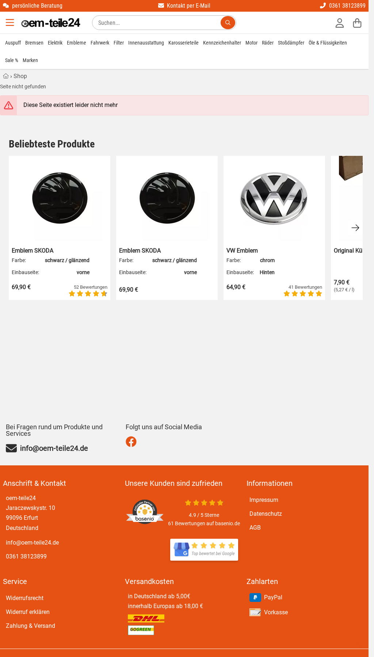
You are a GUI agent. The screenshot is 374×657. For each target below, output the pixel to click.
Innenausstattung (146, 43)
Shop (20, 76)
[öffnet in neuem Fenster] (204, 550)
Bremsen (34, 43)
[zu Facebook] (133, 441)
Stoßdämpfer (291, 43)
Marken (30, 60)
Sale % (11, 60)
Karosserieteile (183, 43)
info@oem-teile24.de (32, 542)
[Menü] (10, 23)
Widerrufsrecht (24, 598)
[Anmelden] (339, 23)
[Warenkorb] (357, 23)
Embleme (76, 43)
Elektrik (55, 43)
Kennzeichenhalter (222, 43)
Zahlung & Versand (30, 625)
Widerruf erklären (28, 611)
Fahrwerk (100, 43)
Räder (268, 43)
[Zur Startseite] (50, 22)
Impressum (263, 499)
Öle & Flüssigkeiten (328, 43)
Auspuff (13, 43)
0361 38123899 (26, 556)
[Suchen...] (228, 22)
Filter (119, 43)
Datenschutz (265, 513)
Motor (251, 43)
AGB (255, 527)
